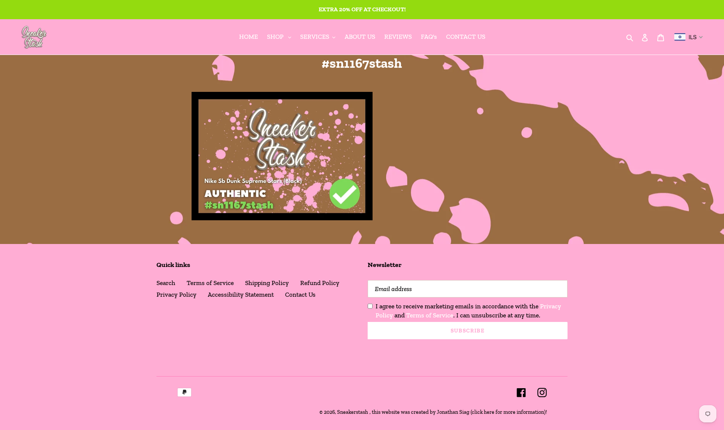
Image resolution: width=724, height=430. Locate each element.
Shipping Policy (267, 283)
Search (165, 283)
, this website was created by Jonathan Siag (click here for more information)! (458, 412)
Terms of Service (210, 283)
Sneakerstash (352, 412)
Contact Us (300, 294)
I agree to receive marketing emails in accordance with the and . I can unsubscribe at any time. (468, 310)
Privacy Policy (176, 294)
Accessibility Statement (241, 294)
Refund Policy (319, 283)
